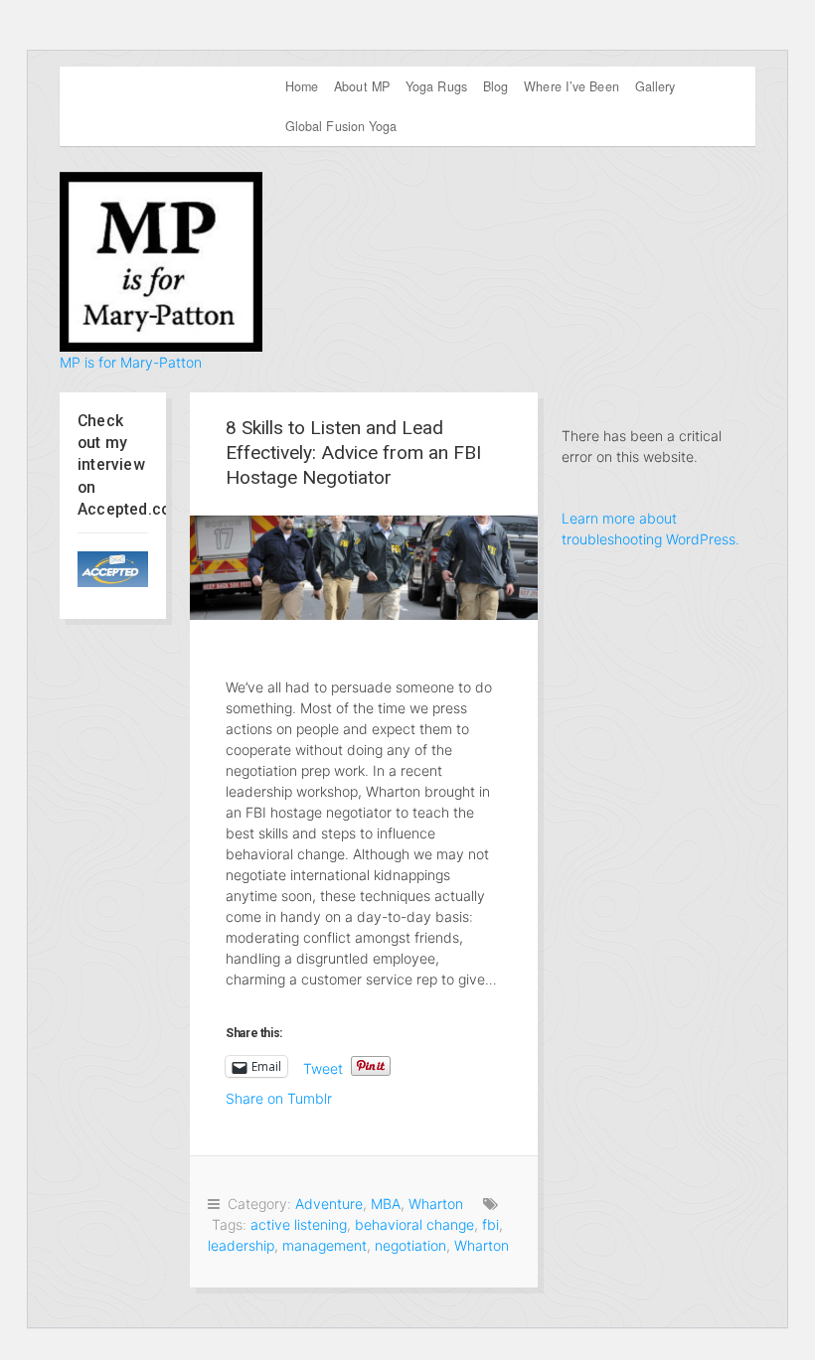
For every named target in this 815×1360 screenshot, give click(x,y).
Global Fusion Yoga (341, 126)
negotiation (410, 1245)
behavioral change (414, 1224)
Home (301, 86)
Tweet (323, 1067)
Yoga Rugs (436, 86)
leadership (241, 1245)
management (324, 1245)
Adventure (329, 1203)
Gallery (655, 86)
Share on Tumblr (279, 1097)
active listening (298, 1224)
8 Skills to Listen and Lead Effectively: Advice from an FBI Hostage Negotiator (353, 452)
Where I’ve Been (571, 86)
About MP (362, 86)
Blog (495, 86)
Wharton (435, 1203)
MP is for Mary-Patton (131, 362)
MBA (386, 1203)
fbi (490, 1224)
